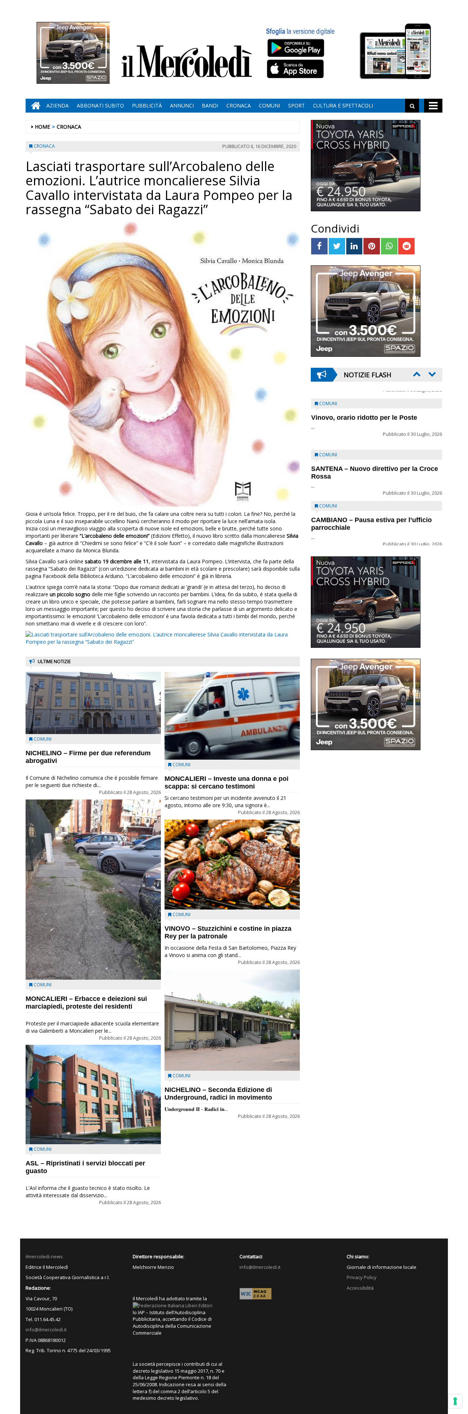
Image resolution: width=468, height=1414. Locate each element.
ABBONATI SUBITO (100, 105)
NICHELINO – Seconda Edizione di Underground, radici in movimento (218, 1093)
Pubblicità (147, 105)
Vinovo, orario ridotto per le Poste (364, 410)
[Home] (34, 106)
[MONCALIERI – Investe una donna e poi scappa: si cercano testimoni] (232, 716)
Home (42, 126)
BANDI (210, 105)
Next (431, 373)
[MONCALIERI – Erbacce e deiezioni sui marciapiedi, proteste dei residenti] (93, 889)
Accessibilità (360, 1288)
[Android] (295, 47)
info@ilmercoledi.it (46, 1329)
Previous (416, 373)
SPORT (296, 105)
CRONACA (238, 105)
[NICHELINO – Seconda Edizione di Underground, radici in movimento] (232, 1020)
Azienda (57, 105)
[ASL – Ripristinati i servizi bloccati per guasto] (93, 1094)
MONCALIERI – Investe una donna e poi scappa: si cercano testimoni (226, 782)
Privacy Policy (362, 1277)
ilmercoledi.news (44, 1256)
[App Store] (296, 69)
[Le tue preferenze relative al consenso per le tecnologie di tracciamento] (455, 1401)
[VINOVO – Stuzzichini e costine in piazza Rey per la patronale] (232, 865)
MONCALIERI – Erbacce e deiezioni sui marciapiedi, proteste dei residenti (86, 1002)
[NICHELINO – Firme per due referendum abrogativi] (93, 703)
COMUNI (269, 105)
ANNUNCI (182, 105)
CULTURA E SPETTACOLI (343, 105)
